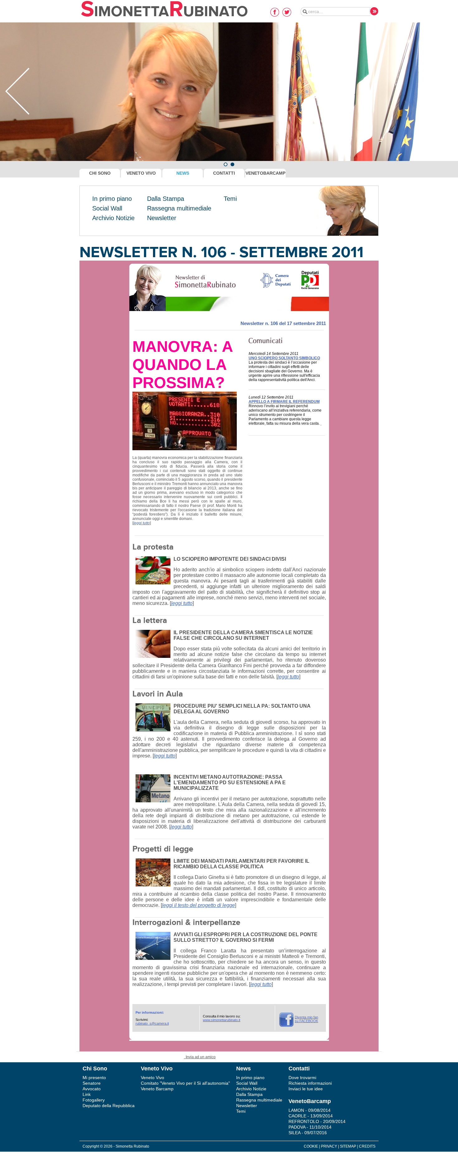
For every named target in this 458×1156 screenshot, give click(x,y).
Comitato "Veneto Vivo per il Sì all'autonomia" (185, 1083)
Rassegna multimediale (179, 208)
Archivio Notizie (113, 218)
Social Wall (107, 208)
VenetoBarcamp (265, 173)
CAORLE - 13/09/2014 (311, 1115)
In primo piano (112, 198)
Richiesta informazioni (310, 1083)
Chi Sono (100, 173)
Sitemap (348, 1146)
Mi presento (94, 1077)
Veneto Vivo (141, 173)
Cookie (311, 1146)
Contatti (224, 173)
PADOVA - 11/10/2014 (310, 1127)
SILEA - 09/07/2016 (308, 1132)
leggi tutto (141, 523)
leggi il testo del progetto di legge (198, 905)
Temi (230, 198)
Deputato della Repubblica (109, 1105)
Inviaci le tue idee (306, 1088)
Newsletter (161, 218)
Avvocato (92, 1088)
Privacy (329, 1146)
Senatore (92, 1083)
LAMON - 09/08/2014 (310, 1110)
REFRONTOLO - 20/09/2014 (317, 1121)
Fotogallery (94, 1099)
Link (87, 1094)
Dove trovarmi (302, 1077)
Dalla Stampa (165, 198)
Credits (367, 1146)
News (182, 173)
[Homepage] (164, 17)
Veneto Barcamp (157, 1088)
